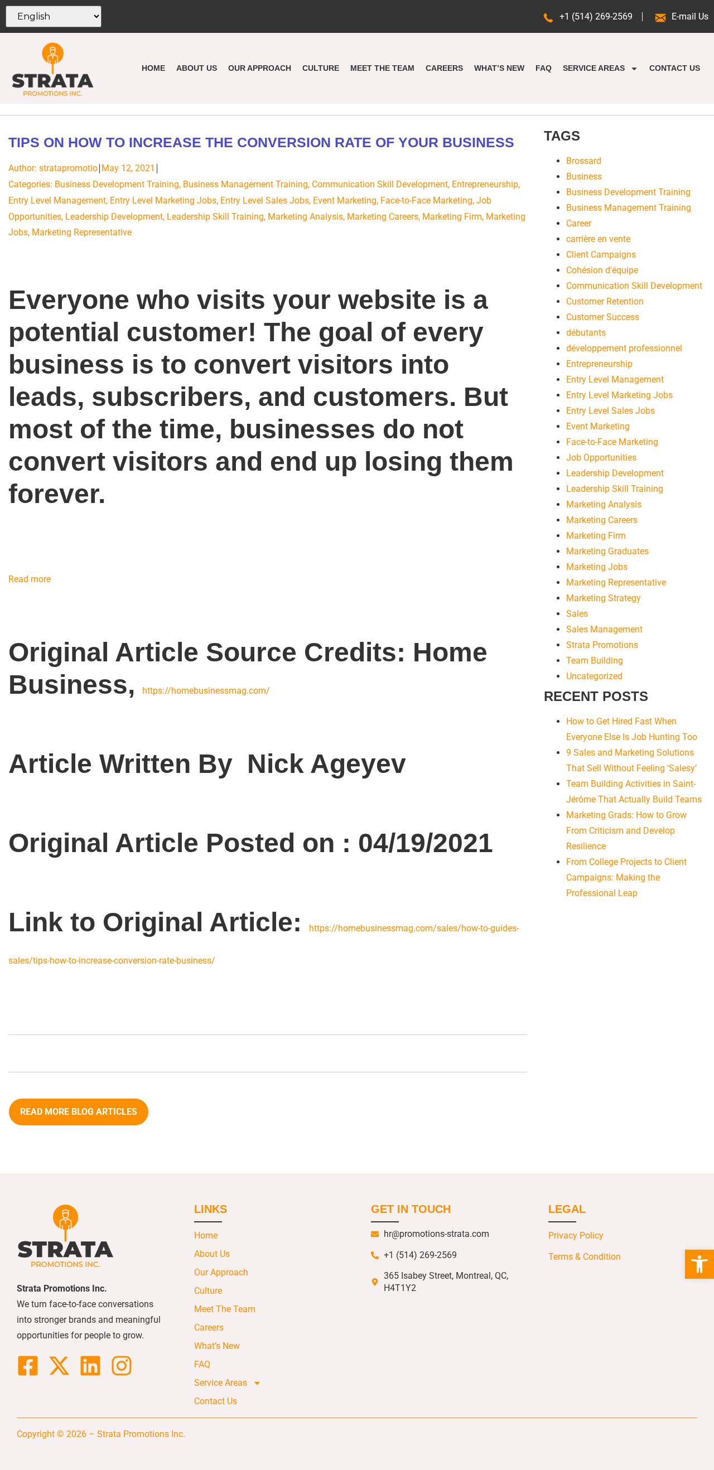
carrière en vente (598, 239)
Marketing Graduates (607, 551)
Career (578, 223)
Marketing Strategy (603, 598)
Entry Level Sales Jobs (264, 200)
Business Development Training (117, 184)
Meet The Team (382, 68)
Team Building (594, 660)
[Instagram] (121, 1366)
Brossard (583, 161)
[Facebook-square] (28, 1366)
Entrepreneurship (485, 184)
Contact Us (674, 68)
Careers (444, 68)
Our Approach (259, 68)
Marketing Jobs (597, 567)
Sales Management (604, 629)
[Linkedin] (90, 1366)
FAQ (544, 68)
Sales (577, 613)
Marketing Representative (82, 232)
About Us (196, 68)
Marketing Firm (452, 216)
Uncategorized (594, 676)
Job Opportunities (601, 457)
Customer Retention (605, 301)
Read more (29, 579)
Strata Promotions (602, 645)
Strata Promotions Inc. (141, 1434)
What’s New (499, 68)
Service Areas (594, 68)
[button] (699, 1264)
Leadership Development (114, 216)
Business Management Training (245, 184)
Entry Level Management (57, 200)
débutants (586, 332)
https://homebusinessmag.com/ (206, 690)
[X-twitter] (59, 1366)
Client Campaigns (601, 254)
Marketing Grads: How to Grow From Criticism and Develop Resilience (626, 831)
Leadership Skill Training (215, 216)
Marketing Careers (382, 216)
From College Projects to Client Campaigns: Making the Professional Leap (626, 877)
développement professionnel (624, 348)
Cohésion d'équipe (602, 270)
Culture (320, 68)
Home (153, 68)
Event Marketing (345, 200)
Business (584, 176)
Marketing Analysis (305, 216)
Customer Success (602, 317)
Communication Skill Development (380, 184)
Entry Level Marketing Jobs (163, 200)
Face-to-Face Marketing (426, 200)
